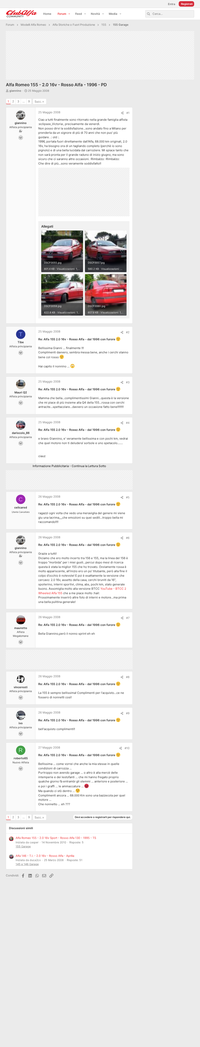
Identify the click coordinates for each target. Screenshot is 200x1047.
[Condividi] (122, 113)
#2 (127, 332)
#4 (127, 423)
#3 (127, 382)
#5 (127, 497)
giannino (15, 90)
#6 (127, 538)
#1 (127, 113)
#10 (127, 748)
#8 (127, 677)
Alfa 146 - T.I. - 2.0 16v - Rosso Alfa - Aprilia (45, 856)
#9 (127, 713)
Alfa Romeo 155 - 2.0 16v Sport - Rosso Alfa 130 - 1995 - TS (56, 838)
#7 (127, 618)
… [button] (23, 101)
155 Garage (23, 846)
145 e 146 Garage (27, 864)
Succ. (38, 101)
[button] (69, 13)
